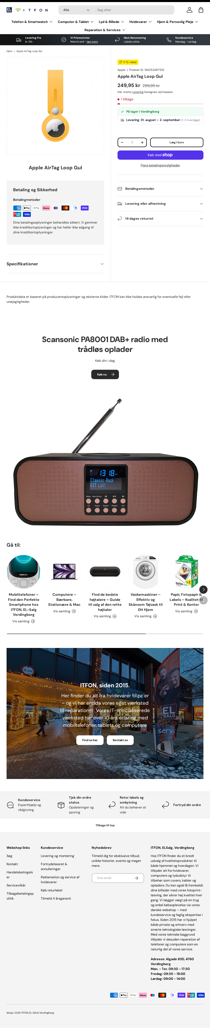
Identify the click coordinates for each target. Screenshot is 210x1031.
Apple (121, 70)
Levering (138, 92)
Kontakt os (120, 740)
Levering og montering (57, 856)
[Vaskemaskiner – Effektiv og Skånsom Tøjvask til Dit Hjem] (145, 572)
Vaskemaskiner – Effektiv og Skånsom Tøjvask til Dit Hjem (146, 602)
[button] (200, 9)
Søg (9, 856)
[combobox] (116, 10)
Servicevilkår (16, 885)
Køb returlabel (51, 890)
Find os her (90, 740)
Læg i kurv (177, 142)
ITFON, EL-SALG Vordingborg (37, 1012)
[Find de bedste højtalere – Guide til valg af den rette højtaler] (105, 572)
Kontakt (12, 864)
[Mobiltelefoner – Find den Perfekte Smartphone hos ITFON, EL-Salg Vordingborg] (23, 572)
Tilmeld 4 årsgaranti (56, 898)
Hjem (10, 51)
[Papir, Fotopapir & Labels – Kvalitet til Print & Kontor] (186, 572)
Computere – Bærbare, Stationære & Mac (64, 599)
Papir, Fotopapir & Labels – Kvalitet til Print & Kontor (186, 599)
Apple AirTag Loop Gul (29, 51)
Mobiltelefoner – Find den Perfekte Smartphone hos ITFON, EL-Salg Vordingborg (23, 604)
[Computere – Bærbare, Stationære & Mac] (64, 572)
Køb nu (102, 374)
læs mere (92, 41)
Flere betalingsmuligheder (160, 165)
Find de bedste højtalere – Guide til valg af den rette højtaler (105, 602)
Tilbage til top (105, 825)
